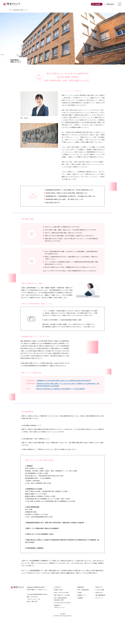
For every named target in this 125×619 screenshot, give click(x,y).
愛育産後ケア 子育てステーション (59, 606)
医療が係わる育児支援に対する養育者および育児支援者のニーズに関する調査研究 (60, 389)
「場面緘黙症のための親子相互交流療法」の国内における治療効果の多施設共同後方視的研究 (63, 380)
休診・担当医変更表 (83, 590)
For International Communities (62, 602)
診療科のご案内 (58, 590)
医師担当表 (81, 587)
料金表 (80, 592)
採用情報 (80, 598)
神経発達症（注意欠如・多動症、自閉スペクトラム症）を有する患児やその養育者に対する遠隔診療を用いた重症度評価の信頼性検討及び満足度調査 (67, 385)
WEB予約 (97, 4)
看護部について (82, 595)
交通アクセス (99, 587)
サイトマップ (99, 598)
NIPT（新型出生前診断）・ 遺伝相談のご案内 (60, 599)
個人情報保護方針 (100, 595)
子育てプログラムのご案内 (61, 592)
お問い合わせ (110, 4)
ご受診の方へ (57, 587)
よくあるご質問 (100, 590)
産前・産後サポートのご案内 (62, 595)
